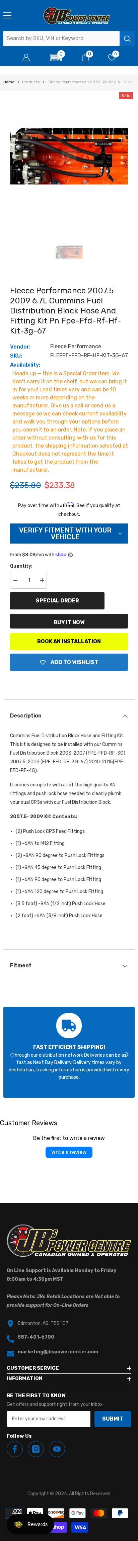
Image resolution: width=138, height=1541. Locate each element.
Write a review (69, 1152)
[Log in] (26, 57)
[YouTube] (57, 1449)
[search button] (127, 38)
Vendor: (20, 347)
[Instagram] (36, 1449)
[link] (69, 1052)
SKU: (16, 356)
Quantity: (21, 566)
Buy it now (69, 622)
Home (8, 82)
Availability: (25, 365)
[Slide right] (127, 1055)
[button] (55, 57)
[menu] (7, 15)
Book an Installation (69, 641)
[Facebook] (15, 1449)
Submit (112, 1419)
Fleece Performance (75, 346)
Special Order (57, 600)
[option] (69, 156)
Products (31, 82)
